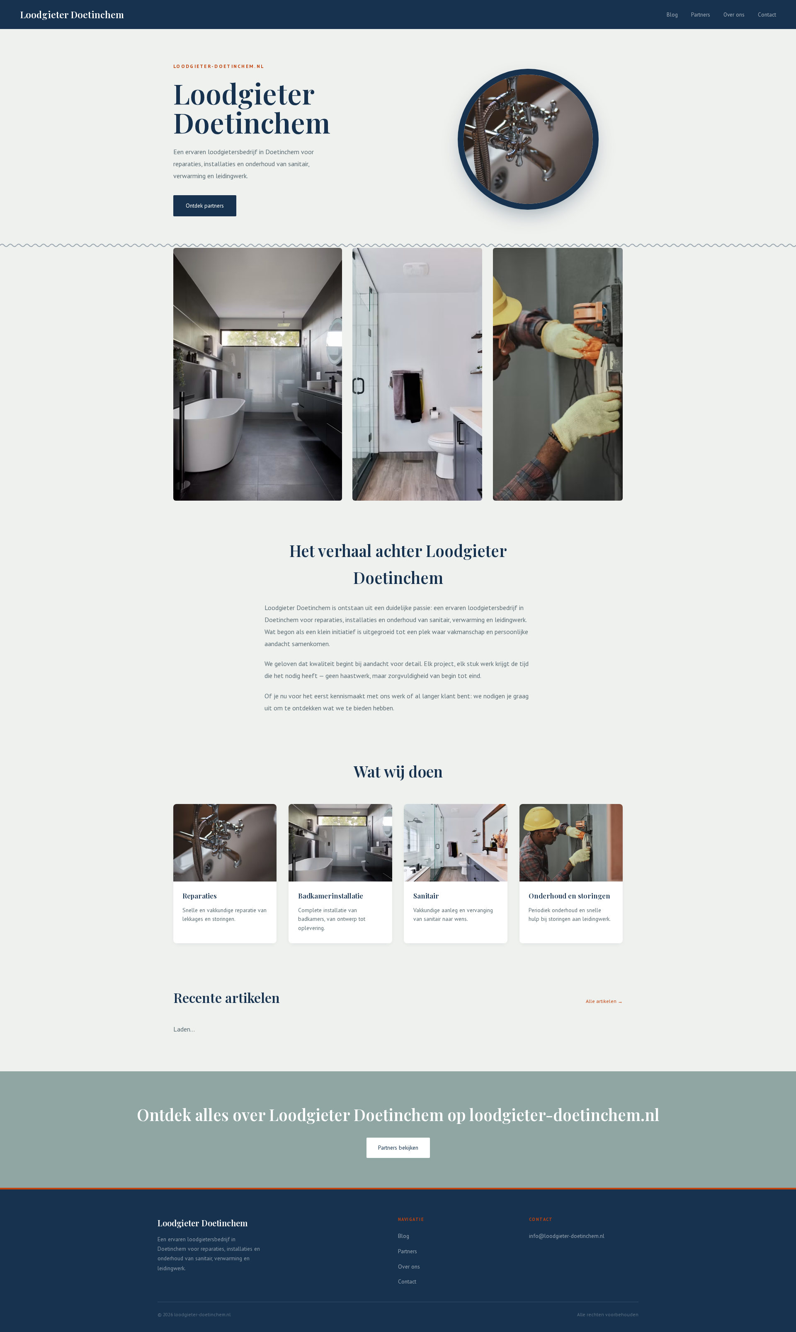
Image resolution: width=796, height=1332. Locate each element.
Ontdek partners (205, 205)
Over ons (734, 14)
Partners (700, 14)
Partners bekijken (398, 1147)
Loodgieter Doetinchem (72, 14)
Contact (767, 14)
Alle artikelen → (604, 1001)
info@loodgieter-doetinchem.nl (566, 1236)
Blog (672, 14)
